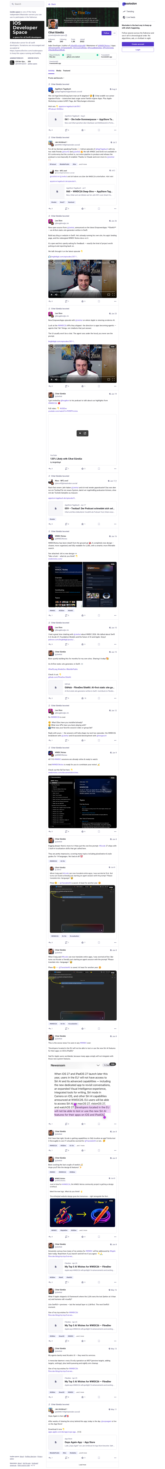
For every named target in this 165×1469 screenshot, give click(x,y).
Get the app (27, 1463)
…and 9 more (82, 164)
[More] (115, 130)
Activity (51, 71)
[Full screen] (113, 295)
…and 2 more (83, 1230)
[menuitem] (82, 279)
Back (53, 4)
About (22, 1456)
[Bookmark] (98, 130)
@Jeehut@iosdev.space (56, 35)
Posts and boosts (55, 78)
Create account (138, 44)
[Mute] (56, 295)
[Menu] (114, 33)
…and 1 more (80, 1145)
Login (138, 50)
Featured (66, 71)
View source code (24, 1465)
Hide (113, 262)
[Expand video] (109, 295)
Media (58, 71)
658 (50, 41)
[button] (82, 279)
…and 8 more (82, 1453)
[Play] (52, 295)
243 (61, 41)
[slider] (82, 291)
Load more (82, 1465)
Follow (106, 33)
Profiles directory (30, 1456)
